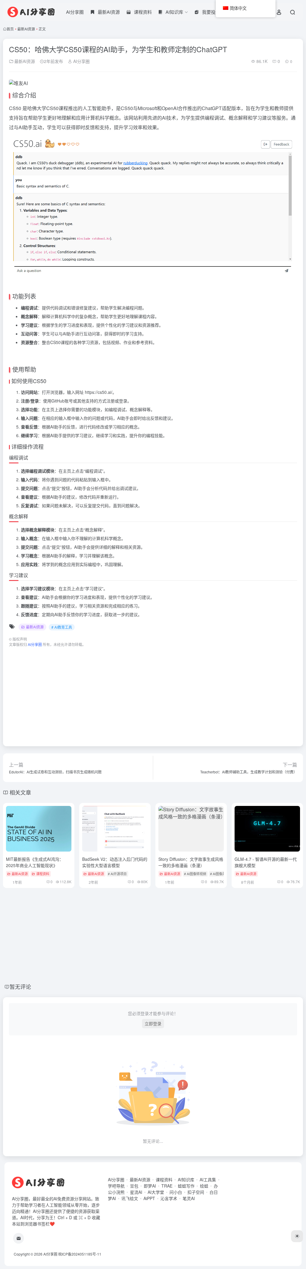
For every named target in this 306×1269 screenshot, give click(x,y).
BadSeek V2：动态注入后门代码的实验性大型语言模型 (114, 862)
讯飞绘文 (129, 1198)
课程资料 (42, 873)
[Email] (18, 1238)
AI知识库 (186, 1179)
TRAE (166, 1186)
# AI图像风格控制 (222, 873)
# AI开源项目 (117, 873)
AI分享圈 (75, 12)
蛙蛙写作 (186, 1186)
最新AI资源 (26, 28)
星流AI (136, 1192)
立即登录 (153, 1023)
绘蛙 (204, 1186)
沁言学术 (168, 1198)
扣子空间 (195, 1192)
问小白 (175, 1192)
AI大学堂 (156, 1192)
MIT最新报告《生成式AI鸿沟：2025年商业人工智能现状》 (34, 862)
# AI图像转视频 (195, 873)
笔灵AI (189, 1198)
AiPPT (149, 1198)
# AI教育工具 (61, 627)
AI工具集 (208, 1179)
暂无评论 (20, 986)
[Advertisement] (153, 694)
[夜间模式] (297, 1236)
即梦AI (150, 1186)
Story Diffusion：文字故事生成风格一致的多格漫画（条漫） (190, 862)
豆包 (134, 1186)
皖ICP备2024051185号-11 (79, 1253)
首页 (10, 28)
